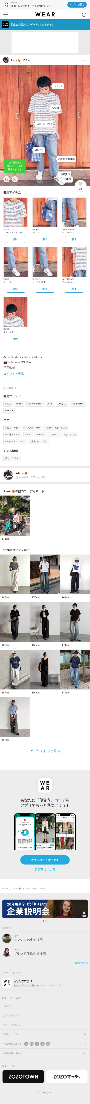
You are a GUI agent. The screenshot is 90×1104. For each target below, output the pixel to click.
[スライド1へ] (43, 921)
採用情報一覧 (81, 962)
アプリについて (45, 869)
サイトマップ (10, 1015)
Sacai (8, 403)
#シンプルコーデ (31, 427)
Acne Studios (35, 403)
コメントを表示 (13, 373)
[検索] (84, 15)
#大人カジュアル (38, 441)
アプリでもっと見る (45, 751)
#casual (40, 434)
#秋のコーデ (11, 427)
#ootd (28, 434)
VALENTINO (78, 403)
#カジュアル (70, 434)
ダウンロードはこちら (45, 860)
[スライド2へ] (46, 921)
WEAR (5, 888)
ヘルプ (7, 1006)
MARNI (19, 403)
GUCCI (9, 410)
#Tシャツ (54, 434)
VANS (50, 403)
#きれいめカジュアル (56, 427)
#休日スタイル (12, 434)
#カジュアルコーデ (15, 441)
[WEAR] (45, 14)
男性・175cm (12, 458)
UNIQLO (62, 403)
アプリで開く (77, 4)
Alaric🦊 (17, 888)
